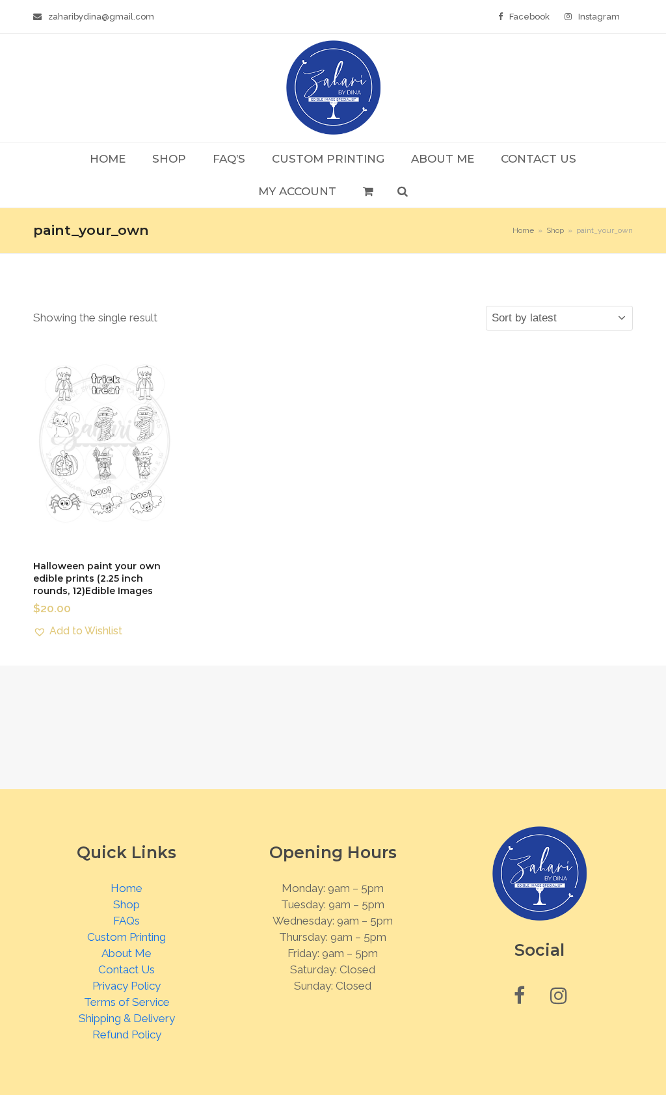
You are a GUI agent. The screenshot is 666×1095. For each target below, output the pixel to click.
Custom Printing (126, 936)
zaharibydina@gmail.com (101, 16)
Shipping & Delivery (127, 1018)
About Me (126, 953)
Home (126, 888)
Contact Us (126, 969)
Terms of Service (127, 1001)
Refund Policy (126, 1034)
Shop (126, 904)
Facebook (529, 16)
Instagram (599, 16)
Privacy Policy (126, 985)
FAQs (126, 920)
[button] (368, 191)
